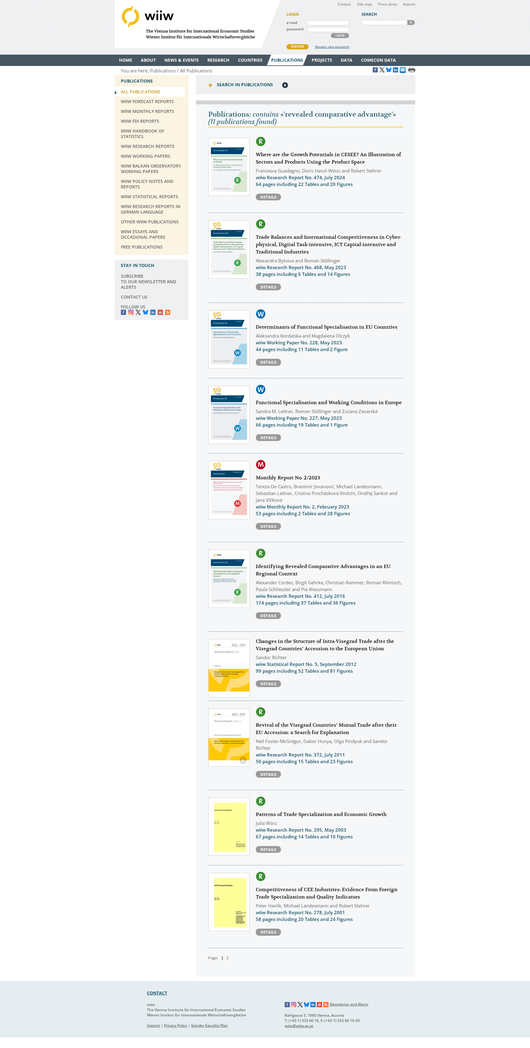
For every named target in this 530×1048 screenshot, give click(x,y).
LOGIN (340, 35)
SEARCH (411, 22)
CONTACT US (134, 297)
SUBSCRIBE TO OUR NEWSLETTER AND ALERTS (148, 281)
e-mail (291, 22)
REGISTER (297, 46)
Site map (364, 4)
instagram (130, 312)
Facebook (123, 312)
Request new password (332, 46)
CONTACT (157, 993)
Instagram (294, 1004)
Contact (344, 4)
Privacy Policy (175, 1025)
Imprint (409, 4)
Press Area (387, 4)
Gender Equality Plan (209, 1025)
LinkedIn (153, 312)
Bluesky (145, 312)
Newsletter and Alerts (349, 1004)
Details (268, 197)
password (294, 29)
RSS (167, 312)
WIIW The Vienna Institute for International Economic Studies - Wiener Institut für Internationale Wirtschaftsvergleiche (197, 24)
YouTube (160, 312)
